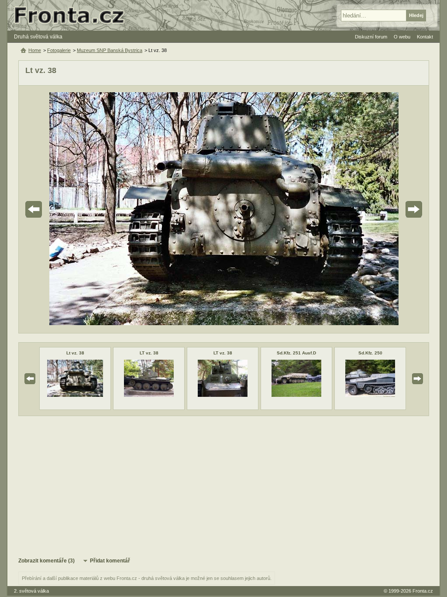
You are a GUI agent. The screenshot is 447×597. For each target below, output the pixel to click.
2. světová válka (31, 591)
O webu (402, 36)
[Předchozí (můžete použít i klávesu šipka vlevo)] (58, 209)
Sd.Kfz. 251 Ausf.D (296, 353)
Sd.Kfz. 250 (370, 353)
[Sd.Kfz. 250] (370, 395)
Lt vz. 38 (75, 353)
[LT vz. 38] (149, 395)
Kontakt (425, 36)
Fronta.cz (423, 591)
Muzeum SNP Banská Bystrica (109, 50)
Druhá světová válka (38, 37)
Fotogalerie (59, 50)
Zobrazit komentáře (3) (46, 561)
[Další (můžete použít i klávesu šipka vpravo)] (389, 209)
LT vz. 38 (149, 353)
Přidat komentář (110, 561)
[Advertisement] (223, 486)
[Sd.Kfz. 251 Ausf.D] (296, 395)
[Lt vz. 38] (75, 395)
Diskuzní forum (371, 36)
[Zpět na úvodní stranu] (72, 15)
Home (34, 50)
